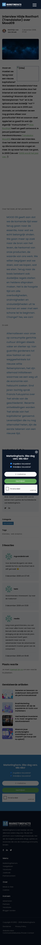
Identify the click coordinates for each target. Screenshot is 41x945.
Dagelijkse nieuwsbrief (22, 464)
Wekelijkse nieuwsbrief (22, 467)
